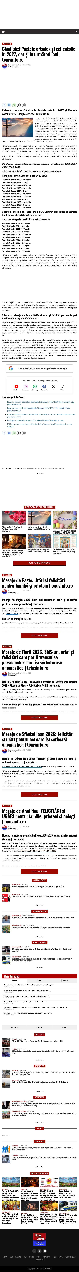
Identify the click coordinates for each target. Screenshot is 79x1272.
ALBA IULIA (18, 1257)
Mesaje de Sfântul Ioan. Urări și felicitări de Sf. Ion (22, 766)
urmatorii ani (59, 468)
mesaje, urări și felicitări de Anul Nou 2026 (39, 851)
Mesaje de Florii (18, 685)
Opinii (64, 1027)
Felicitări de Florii (38, 685)
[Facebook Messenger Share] (9, 105)
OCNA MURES (46, 1257)
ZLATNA (61, 1257)
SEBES (54, 1257)
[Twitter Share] (19, 105)
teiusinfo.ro (14, 67)
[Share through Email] (24, 105)
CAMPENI (31, 1257)
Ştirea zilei (64, 980)
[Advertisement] (39, 14)
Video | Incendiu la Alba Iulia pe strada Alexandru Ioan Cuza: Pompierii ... (30, 985)
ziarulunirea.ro (12, 613)
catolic (41, 468)
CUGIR (38, 1257)
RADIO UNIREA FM (71, 1257)
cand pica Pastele (30, 468)
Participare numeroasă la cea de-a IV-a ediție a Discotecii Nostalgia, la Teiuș (35, 420)
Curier (14, 980)
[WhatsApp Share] (14, 105)
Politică (39, 1027)
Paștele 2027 (26, 114)
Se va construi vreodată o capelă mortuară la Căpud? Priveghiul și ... (28, 1013)
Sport (39, 980)
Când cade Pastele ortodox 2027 (44, 110)
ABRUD (6, 1257)
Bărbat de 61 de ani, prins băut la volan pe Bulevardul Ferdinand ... (27, 991)
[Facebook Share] (4, 105)
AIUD (11, 1257)
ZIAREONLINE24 (40, 1260)
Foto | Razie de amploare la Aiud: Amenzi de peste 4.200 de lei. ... (27, 996)
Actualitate (14, 1027)
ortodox (49, 468)
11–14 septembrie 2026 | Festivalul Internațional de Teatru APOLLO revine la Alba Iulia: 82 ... (36, 1008)
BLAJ (25, 1257)
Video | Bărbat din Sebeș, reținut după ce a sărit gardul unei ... (26, 1002)
